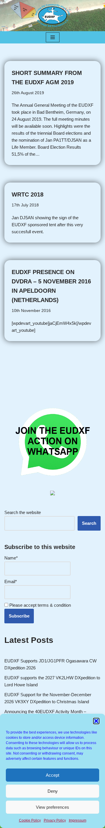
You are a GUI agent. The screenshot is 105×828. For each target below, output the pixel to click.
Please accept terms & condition (39, 605)
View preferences (52, 807)
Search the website (22, 512)
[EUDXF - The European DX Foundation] (52, 15)
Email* (10, 581)
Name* (11, 557)
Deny (53, 791)
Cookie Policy (30, 820)
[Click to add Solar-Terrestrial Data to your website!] (52, 493)
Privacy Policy (55, 820)
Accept (52, 775)
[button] (96, 721)
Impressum (77, 820)
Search (89, 523)
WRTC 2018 (27, 194)
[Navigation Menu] (53, 37)
